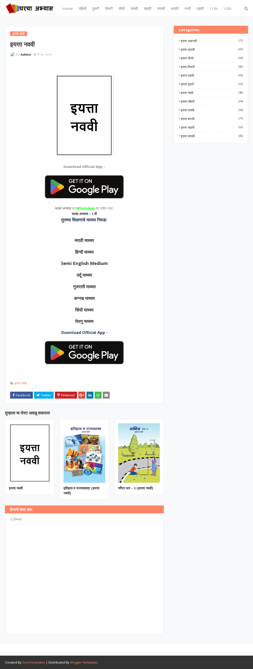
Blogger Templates (84, 662)
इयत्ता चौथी (212, 58)
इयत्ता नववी (20, 383)
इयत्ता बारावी (212, 119)
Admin (26, 54)
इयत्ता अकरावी (212, 41)
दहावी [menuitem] (200, 8)
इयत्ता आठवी (212, 49)
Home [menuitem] (67, 8)
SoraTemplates (33, 662)
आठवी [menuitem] (174, 8)
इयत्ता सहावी (212, 127)
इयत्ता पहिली (212, 101)
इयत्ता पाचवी (212, 110)
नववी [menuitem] (187, 8)
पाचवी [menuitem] (134, 8)
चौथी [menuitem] (122, 8)
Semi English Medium (84, 263)
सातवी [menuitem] (161, 8)
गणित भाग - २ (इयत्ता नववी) (135, 488)
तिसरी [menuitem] (109, 8)
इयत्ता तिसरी (212, 67)
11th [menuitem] (213, 8)
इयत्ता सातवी (212, 136)
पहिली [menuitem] (82, 8)
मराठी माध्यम (84, 240)
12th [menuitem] (227, 8)
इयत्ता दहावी (212, 75)
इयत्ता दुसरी (212, 84)
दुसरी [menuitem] (95, 8)
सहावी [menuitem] (147, 8)
